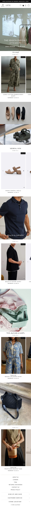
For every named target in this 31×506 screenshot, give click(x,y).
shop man (21, 46)
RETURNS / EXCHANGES (15, 484)
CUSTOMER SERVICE (15, 497)
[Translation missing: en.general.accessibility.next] (23, 74)
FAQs (15, 482)
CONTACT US (15, 487)
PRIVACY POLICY (15, 489)
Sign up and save (15, 494)
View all (15, 54)
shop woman (10, 46)
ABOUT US (15, 477)
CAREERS (15, 479)
